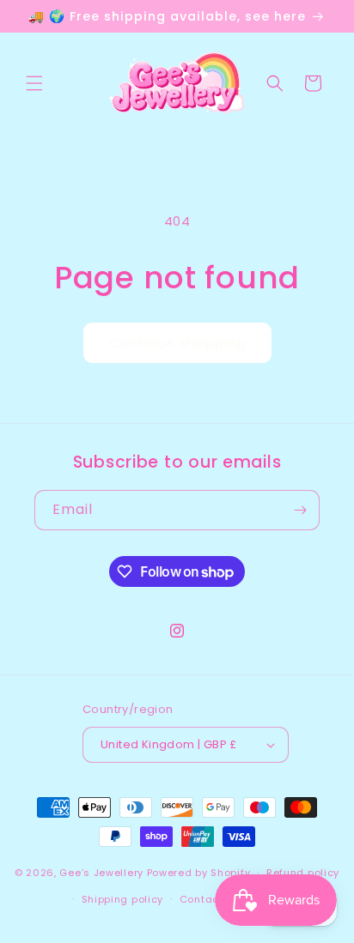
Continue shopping (177, 343)
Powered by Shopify (199, 873)
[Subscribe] (300, 510)
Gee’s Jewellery (101, 873)
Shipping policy (123, 899)
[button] (34, 83)
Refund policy (302, 873)
